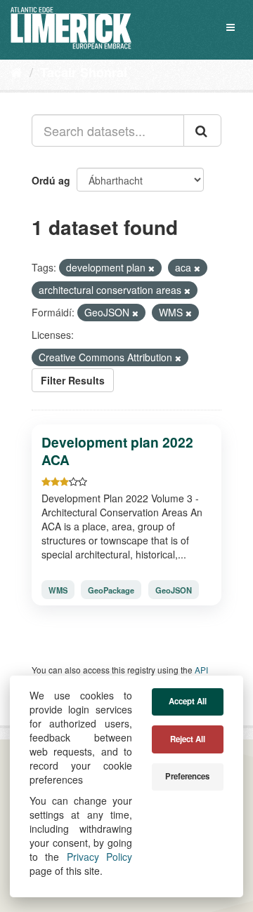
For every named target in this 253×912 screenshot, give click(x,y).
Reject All (187, 739)
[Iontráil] (202, 130)
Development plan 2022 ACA (117, 450)
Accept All (188, 701)
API (201, 670)
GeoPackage (111, 589)
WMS (57, 589)
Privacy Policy (99, 857)
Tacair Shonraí (83, 72)
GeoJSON (173, 589)
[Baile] (16, 71)
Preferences (187, 776)
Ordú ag (51, 180)
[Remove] (151, 268)
